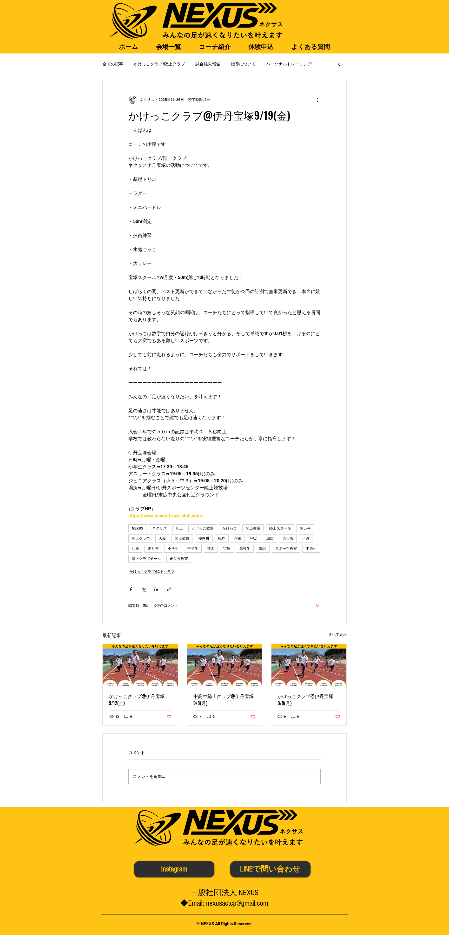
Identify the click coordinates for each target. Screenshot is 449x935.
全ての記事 (112, 64)
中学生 (192, 548)
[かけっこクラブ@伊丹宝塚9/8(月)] (308, 665)
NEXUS (137, 528)
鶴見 (221, 538)
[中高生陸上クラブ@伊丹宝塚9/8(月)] (224, 665)
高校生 (244, 548)
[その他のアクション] (317, 100)
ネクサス (159, 528)
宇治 (253, 538)
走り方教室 (179, 559)
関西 (262, 548)
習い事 (305, 528)
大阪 (162, 538)
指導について (243, 64)
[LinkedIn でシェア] (156, 589)
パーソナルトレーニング (289, 64)
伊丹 (305, 538)
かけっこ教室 (203, 528)
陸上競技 (182, 538)
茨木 (210, 548)
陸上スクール (280, 528)
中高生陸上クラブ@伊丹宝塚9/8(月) (223, 699)
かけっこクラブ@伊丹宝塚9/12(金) (137, 699)
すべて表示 (337, 634)
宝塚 (226, 548)
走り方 (153, 548)
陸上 (179, 528)
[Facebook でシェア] (130, 589)
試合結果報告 (207, 64)
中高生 (311, 548)
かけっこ (229, 528)
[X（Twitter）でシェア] (143, 589)
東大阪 (287, 538)
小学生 (173, 548)
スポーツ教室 (286, 548)
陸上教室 (253, 528)
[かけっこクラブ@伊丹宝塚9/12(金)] (140, 665)
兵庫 (135, 548)
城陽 (270, 538)
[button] (340, 64)
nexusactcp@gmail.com (237, 903)
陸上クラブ (141, 538)
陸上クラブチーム (146, 559)
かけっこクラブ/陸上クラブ (159, 64)
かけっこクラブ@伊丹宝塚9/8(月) (305, 699)
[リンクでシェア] (169, 589)
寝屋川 (203, 538)
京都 (237, 538)
